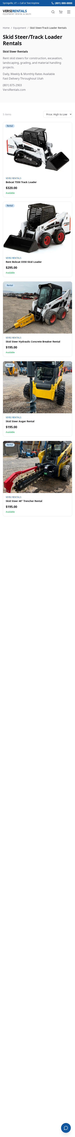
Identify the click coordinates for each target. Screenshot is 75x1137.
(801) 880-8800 (63, 3)
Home (6, 27)
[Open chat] (66, 1128)
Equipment (19, 27)
